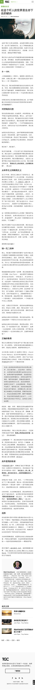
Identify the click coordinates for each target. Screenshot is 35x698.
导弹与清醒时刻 (19, 611)
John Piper (17, 623)
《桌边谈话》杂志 (15, 548)
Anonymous (17, 613)
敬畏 (18, 640)
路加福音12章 (7, 465)
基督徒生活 (5, 6)
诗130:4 (19, 457)
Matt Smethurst (15, 16)
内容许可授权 (16, 681)
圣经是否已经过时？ (21, 620)
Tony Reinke (24, 623)
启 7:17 (27, 499)
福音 (2, 640)
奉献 (22, 681)
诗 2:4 (9, 166)
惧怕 (8, 640)
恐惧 (13, 640)
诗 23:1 (18, 496)
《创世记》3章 (22, 182)
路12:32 (6, 475)
